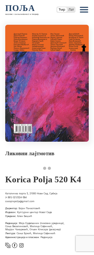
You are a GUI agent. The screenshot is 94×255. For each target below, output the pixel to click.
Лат (71, 9)
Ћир (62, 9)
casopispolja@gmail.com (19, 201)
